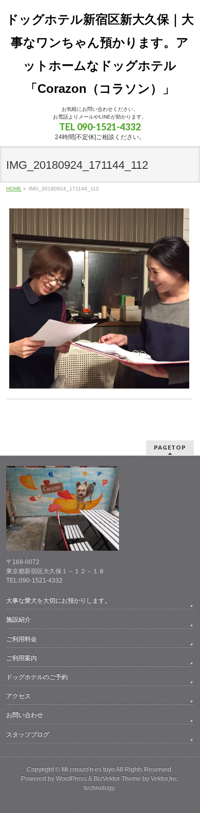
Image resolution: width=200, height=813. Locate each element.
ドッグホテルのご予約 (37, 677)
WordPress (71, 778)
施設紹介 (18, 619)
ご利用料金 (21, 639)
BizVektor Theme (117, 778)
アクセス (18, 696)
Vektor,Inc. (165, 778)
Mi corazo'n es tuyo (88, 769)
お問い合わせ (24, 715)
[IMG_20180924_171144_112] (99, 298)
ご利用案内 (21, 658)
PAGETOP (170, 447)
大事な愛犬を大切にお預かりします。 (58, 600)
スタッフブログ (27, 734)
